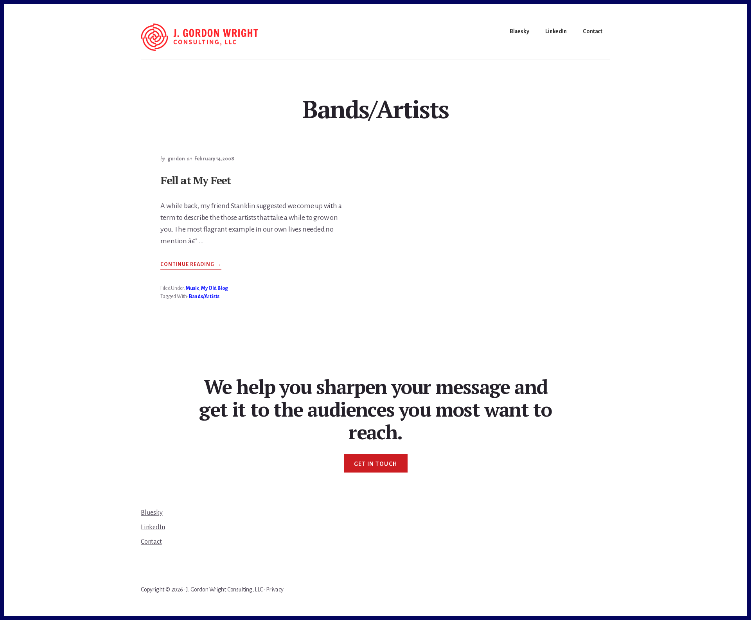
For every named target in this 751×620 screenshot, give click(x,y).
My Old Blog (214, 288)
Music (192, 288)
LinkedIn (153, 527)
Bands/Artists (204, 296)
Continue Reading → (190, 265)
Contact (151, 541)
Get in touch (375, 464)
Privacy (275, 589)
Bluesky (152, 512)
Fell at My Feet (195, 180)
